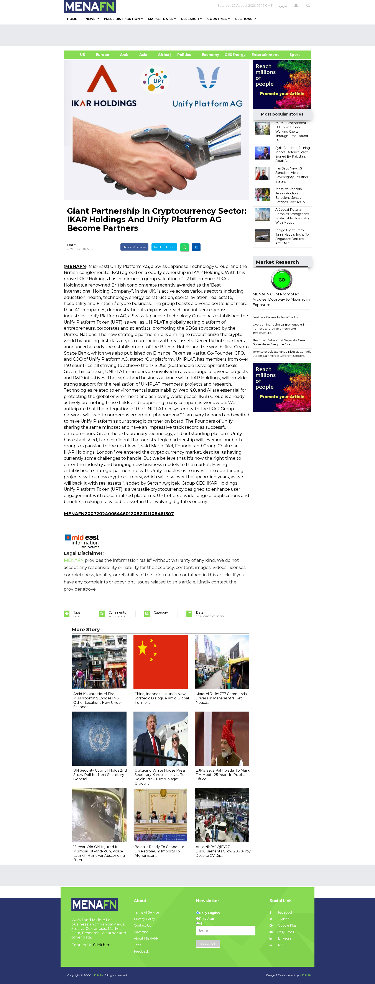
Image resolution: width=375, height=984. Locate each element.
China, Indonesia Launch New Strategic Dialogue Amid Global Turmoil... (162, 698)
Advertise (141, 932)
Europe (102, 55)
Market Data (160, 19)
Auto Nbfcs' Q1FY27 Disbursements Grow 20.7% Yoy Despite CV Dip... (223, 851)
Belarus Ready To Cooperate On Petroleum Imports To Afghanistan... (159, 851)
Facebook (285, 912)
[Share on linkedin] (196, 247)
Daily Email (285, 932)
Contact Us (142, 925)
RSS (280, 945)
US (77, 55)
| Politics (183, 55)
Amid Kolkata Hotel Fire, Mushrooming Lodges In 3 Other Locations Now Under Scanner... (97, 700)
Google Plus (286, 925)
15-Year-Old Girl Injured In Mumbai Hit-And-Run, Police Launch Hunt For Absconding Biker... (99, 853)
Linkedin (284, 938)
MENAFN (75, 266)
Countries (217, 19)
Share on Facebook (134, 247)
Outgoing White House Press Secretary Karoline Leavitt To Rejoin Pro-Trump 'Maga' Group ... (160, 776)
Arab (124, 55)
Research (190, 19)
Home (72, 19)
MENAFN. (98, 975)
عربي (283, 5)
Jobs (137, 945)
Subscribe (208, 943)
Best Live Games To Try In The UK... (276, 317)
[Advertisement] (189, 35)
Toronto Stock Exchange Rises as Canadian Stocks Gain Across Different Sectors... (283, 353)
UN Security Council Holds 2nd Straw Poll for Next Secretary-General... (100, 774)
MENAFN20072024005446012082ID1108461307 (119, 513)
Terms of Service (146, 912)
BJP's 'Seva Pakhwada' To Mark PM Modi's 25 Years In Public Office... (223, 774)
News (90, 19)
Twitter (283, 919)
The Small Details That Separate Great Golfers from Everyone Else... (279, 342)
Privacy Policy (144, 919)
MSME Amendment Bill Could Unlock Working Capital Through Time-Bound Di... (291, 131)
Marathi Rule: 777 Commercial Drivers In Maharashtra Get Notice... (222, 698)
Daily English (209, 913)
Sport (292, 55)
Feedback (141, 951)
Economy (210, 55)
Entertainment (258, 55)
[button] (296, 5)
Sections (243, 19)
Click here (102, 945)
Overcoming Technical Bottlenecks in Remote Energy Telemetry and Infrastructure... (279, 328)
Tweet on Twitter (164, 247)
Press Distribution (122, 19)
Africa (163, 55)
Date (71, 245)
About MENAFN (146, 938)
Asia (143, 55)
